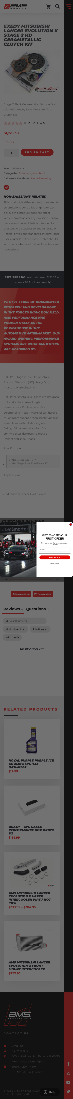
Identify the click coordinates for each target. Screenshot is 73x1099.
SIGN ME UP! (55, 557)
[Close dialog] (70, 524)
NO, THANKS (54, 563)
